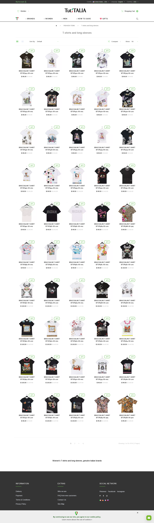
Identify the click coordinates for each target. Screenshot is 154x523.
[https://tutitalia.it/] (100, 500)
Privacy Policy (21, 504)
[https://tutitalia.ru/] (108, 500)
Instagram (121, 491)
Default (39, 41)
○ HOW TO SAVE (83, 19)
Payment (19, 495)
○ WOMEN (48, 19)
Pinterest (103, 491)
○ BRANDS (30, 19)
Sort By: (32, 41)
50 (132, 41)
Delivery (19, 491)
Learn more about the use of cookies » (77, 519)
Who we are (62, 491)
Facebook (111, 491)
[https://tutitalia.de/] (103, 500)
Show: (128, 41)
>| (83, 443)
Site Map (61, 504)
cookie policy (95, 517)
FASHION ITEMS (69, 25)
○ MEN (64, 19)
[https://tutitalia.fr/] (105, 500)
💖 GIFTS (104, 19)
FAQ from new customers (67, 495)
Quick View (26, 59)
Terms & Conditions (23, 500)
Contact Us (62, 500)
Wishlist (24, 11)
